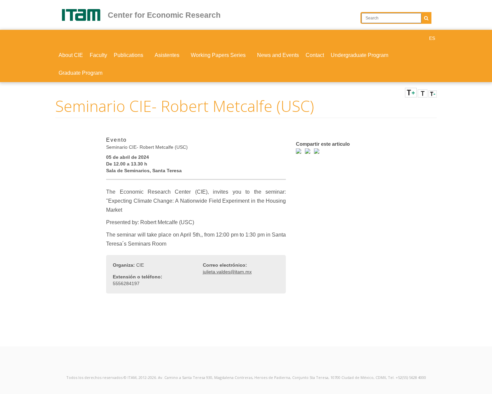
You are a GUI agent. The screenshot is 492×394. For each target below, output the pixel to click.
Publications (129, 55)
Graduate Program (80, 73)
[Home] (84, 15)
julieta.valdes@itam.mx (227, 271)
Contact (315, 55)
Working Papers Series (219, 55)
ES (432, 38)
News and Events (278, 55)
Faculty (98, 55)
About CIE (71, 55)
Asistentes (168, 55)
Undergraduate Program (359, 55)
